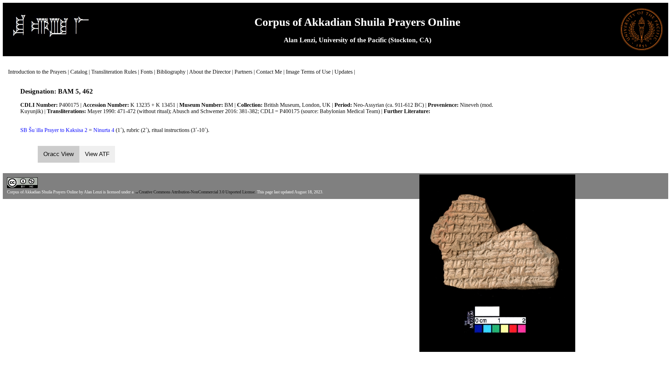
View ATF (97, 154)
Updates (343, 72)
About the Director (210, 72)
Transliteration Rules (114, 72)
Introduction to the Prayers (37, 72)
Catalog (78, 72)
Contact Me (269, 72)
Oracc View (58, 154)
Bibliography (171, 72)
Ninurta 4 (103, 130)
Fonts (146, 72)
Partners (243, 72)
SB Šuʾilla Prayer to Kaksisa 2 (53, 130)
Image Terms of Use (308, 72)
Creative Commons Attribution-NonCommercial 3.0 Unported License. (197, 192)
